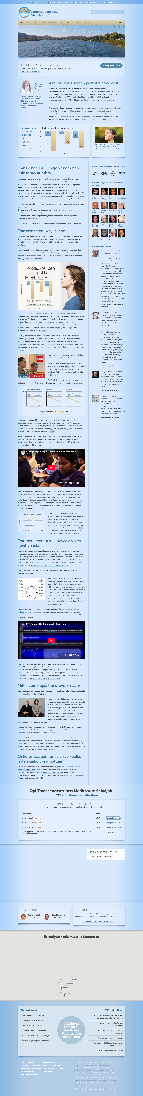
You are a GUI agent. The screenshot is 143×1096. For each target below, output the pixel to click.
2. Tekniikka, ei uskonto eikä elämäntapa (111, 1024)
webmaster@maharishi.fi (106, 1089)
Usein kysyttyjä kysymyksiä (53, 1068)
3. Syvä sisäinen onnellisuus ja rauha (34, 1026)
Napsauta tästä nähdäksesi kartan (83, 795)
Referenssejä (50, 2)
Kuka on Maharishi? (27, 1062)
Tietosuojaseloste (27, 1071)
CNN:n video (53, 375)
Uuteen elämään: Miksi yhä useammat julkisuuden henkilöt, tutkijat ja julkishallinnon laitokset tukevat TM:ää (108, 147)
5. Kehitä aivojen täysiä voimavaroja (34, 1036)
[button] (64, 995)
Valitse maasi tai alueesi (29, 1074)
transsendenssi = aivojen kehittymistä (44, 678)
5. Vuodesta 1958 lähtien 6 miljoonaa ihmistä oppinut (108, 1044)
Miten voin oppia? (76, 2)
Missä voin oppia (92, 2)
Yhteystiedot (112, 2)
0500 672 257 (33, 917)
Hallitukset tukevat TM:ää (30, 1065)
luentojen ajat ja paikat (52, 773)
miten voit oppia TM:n (26, 770)
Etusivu (28, 2)
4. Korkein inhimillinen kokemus (33, 1031)
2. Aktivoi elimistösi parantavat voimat (35, 1021)
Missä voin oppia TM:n (51, 1065)
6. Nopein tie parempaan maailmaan (34, 1041)
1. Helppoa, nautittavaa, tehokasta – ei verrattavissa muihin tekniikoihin (107, 1016)
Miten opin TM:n (49, 1062)
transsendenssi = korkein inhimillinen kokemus (49, 565)
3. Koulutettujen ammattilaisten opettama (110, 1032)
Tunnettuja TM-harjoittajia (30, 1068)
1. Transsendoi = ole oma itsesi (32, 1015)
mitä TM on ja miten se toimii (69, 767)
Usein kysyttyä (63, 2)
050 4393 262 (57, 917)
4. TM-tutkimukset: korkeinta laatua (108, 1038)
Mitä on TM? (38, 2)
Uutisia (102, 2)
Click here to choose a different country (99, 921)
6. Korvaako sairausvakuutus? (111, 1051)
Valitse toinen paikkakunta (30, 72)
